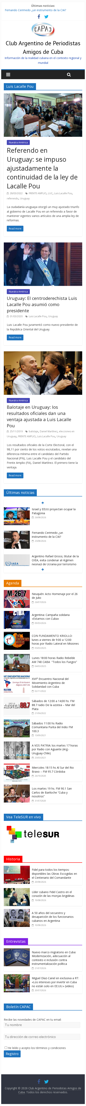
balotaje (33, 431)
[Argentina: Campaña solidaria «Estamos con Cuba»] (17, 613)
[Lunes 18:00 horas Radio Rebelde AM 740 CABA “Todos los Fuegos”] (17, 656)
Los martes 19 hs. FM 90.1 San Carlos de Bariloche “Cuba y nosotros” (52, 792)
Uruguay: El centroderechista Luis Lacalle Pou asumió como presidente (42, 304)
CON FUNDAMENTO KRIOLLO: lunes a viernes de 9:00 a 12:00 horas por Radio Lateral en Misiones (55, 639)
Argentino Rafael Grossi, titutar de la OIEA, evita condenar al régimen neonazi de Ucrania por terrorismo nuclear (55, 562)
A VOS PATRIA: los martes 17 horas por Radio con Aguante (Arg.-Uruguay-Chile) (55, 749)
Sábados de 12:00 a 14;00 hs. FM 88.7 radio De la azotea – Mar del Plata (53, 705)
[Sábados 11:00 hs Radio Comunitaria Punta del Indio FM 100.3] (17, 721)
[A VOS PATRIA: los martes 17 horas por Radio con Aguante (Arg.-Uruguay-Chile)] (17, 744)
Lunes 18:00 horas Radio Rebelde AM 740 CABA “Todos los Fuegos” (54, 660)
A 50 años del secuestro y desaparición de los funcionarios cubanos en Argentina (53, 917)
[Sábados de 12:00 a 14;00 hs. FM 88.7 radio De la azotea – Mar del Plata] (17, 699)
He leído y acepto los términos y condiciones (37, 1048)
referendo (12, 198)
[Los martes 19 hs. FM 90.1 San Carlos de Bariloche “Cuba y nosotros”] (17, 787)
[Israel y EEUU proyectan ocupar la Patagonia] (17, 509)
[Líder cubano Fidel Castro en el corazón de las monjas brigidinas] (17, 890)
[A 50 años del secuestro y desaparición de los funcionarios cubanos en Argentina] (17, 911)
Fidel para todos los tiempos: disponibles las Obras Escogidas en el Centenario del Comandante (54, 873)
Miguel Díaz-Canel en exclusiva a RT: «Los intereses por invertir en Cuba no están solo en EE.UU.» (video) (55, 982)
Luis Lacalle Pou (63, 193)
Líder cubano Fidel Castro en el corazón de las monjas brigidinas (53, 894)
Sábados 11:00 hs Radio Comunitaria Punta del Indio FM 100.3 (52, 727)
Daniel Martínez (48, 431)
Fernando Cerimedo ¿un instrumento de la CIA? (35, 10)
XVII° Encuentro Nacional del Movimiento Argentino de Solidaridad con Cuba (50, 682)
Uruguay (25, 198)
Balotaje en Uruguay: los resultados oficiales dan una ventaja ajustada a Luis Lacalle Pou (39, 416)
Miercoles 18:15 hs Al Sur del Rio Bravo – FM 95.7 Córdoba (53, 769)
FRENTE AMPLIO (37, 193)
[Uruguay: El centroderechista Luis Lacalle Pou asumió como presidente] (43, 245)
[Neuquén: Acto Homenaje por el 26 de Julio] (17, 592)
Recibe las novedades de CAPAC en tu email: (32, 1019)
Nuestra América (18, 142)
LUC (50, 193)
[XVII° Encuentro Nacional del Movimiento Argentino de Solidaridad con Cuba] (17, 677)
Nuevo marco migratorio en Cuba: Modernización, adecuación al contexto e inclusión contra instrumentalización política (54, 958)
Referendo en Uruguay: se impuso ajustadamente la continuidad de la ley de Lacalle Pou (42, 168)
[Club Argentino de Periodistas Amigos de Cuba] (43, 25)
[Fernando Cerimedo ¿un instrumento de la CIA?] (17, 533)
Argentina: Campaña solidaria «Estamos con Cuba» (51, 617)
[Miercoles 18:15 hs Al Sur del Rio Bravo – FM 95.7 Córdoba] (17, 766)
